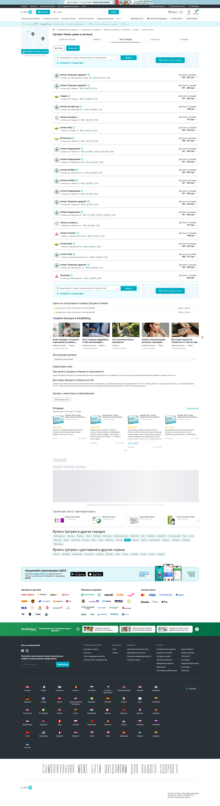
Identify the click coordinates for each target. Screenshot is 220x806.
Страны (115, 653)
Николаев (57, 540)
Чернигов (175, 540)
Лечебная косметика (86, 19)
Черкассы (166, 540)
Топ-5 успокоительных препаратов (123, 340)
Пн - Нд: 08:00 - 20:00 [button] (93, 278)
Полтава (85, 540)
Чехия (117, 554)
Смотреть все (193, 408)
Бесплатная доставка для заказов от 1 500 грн (109, 24)
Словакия (99, 554)
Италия (143, 554)
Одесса (66, 540)
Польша (125, 554)
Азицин (69, 96)
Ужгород (119, 540)
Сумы (101, 540)
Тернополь (109, 540)
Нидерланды (77, 554)
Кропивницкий (174, 536)
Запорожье (107, 536)
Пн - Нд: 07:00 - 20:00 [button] (90, 194)
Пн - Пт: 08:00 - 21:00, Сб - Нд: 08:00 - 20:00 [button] (98, 151)
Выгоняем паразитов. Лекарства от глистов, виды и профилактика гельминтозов (185, 340)
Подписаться (62, 664)
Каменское (134, 536)
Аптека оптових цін (80, 106)
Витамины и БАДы (69, 19)
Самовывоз (73, 48)
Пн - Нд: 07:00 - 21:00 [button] (89, 130)
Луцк (184, 536)
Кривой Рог (162, 536)
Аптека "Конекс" (77, 233)
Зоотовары (185, 660)
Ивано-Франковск (121, 536)
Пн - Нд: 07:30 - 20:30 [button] (102, 78)
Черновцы (186, 540)
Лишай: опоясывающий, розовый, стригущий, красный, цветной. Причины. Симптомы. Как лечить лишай (154, 340)
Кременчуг (151, 536)
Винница (80, 536)
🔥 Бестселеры (191, 19)
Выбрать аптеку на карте (37, 51)
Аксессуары (185, 667)
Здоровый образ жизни (190, 663)
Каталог (24, 6)
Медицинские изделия (105, 19)
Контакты (34, 6)
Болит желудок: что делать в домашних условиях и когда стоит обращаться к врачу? (66, 340)
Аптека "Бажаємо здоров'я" (88, 74)
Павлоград (76, 540)
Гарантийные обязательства (137, 649)
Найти (113, 12)
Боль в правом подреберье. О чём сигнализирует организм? (95, 340)
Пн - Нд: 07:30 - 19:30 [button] (97, 236)
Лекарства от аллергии (91, 30)
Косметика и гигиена (51, 19)
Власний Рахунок (158, 6)
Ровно (93, 540)
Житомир (96, 536)
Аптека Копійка (77, 169)
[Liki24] (26, 788)
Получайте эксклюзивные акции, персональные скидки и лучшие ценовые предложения (42, 657)
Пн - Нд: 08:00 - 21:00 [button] (89, 99)
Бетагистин (73, 138)
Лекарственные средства (30, 19)
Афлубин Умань (109, 517)
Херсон (144, 540)
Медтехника (161, 667)
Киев (143, 536)
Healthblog (195, 6)
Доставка (59, 48)
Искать (129, 58)
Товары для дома (187, 653)
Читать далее (133, 443)
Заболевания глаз (62, 399)
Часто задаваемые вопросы (68, 6)
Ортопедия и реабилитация (167, 670)
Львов (191, 536)
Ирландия (66, 554)
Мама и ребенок (187, 649)
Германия (134, 554)
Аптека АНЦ (74, 127)
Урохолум (71, 275)
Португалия (89, 554)
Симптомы (185, 670)
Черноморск (58, 544)
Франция (109, 554)
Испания (161, 554)
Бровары (71, 536)
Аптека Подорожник (81, 148)
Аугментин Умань (72, 517)
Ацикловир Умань (147, 517)
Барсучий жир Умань (186, 517)
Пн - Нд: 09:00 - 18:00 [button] (95, 162)
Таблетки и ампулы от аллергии (117, 30)
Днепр (88, 536)
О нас (84, 6)
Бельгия (57, 554)
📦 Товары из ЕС (137, 19)
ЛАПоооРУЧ (185, 656)
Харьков (135, 540)
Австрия (152, 554)
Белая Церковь (59, 536)
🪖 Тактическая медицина (157, 19)
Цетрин (136, 30)
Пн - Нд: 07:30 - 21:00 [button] (90, 141)
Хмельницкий (154, 540)
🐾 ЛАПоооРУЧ (176, 19)
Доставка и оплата (47, 6)
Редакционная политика (136, 653)
